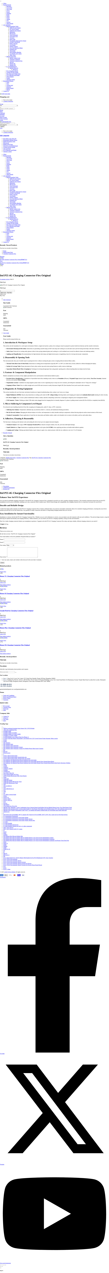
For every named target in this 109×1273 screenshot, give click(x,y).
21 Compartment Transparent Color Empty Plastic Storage (17, 819)
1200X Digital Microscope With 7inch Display (15, 776)
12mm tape (6, 778)
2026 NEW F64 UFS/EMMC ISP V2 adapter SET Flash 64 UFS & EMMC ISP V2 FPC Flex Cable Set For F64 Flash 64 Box (35, 814)
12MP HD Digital (7, 780)
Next (1, 261)
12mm (4, 777)
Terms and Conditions (8, 695)
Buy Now (9, 292)
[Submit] (15, 672)
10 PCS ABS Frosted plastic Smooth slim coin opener (16, 758)
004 (4, 750)
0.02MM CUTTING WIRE (10, 735)
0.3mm (5, 740)
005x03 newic (6, 753)
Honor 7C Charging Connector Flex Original (15, 576)
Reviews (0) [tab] (6, 489)
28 (3, 852)
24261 (4, 833)
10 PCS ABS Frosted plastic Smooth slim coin (15, 757)
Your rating (3, 545)
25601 (4, 842)
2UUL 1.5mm (6, 869)
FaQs (4, 720)
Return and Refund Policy (9, 697)
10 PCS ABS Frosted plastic (10, 755)
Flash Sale (5, 708)
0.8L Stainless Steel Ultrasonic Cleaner (13, 747)
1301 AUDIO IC (7, 786)
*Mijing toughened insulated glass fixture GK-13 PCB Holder (18, 728)
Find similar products (5, 584)
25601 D (5, 843)
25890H (5, 846)
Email (2, 542)
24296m (5, 834)
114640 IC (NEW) (8, 768)
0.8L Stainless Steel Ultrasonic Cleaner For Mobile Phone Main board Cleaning (23, 748)
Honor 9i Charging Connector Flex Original (14, 593)
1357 (4, 790)
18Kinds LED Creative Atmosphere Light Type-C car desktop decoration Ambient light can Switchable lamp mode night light (35, 810)
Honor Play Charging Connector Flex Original (15, 628)
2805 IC (5, 853)
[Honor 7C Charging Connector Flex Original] (2, 569)
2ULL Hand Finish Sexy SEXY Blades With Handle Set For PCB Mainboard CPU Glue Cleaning (28, 857)
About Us (5, 717)
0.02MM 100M (7, 731)
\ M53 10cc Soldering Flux (10, 730)
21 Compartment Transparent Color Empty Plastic (15, 817)
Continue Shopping (8, 101)
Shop (4, 710)
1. (3, 754)
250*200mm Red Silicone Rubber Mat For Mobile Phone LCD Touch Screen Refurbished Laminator (28, 839)
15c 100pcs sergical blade (9, 794)
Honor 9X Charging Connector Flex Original (15, 645)
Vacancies (5, 699)
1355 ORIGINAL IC (8, 788)
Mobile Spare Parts (8, 252)
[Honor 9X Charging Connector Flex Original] (4, 637)
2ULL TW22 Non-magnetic (10, 859)
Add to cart (3, 292)
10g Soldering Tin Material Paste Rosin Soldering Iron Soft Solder (20, 760)
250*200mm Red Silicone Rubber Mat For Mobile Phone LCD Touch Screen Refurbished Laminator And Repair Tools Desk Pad (36, 840)
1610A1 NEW (7, 799)
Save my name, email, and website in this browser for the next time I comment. (22, 560)
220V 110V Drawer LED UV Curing (12, 829)
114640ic (5, 770)
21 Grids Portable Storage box (10, 824)
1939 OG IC (6, 811)
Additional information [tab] (9, 487)
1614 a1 (5, 803)
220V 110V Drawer (8, 827)
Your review (3, 557)
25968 (4, 847)
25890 (4, 845)
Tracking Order (7, 707)
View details (3, 271)
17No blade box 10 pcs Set (10, 806)
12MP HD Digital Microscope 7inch (12, 781)
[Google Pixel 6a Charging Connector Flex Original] (4, 603)
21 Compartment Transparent (10, 816)
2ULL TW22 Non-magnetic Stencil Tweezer (14, 862)
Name (2, 539)
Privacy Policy (7, 698)
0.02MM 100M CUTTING (10, 732)
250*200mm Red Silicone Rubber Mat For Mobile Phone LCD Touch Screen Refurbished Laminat (28, 837)
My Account (6, 706)
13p (4, 793)
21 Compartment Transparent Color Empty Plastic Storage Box (19, 820)
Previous (2, 256)
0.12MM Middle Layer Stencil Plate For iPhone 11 (16, 737)
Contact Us (6, 716)
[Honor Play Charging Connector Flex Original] (4, 620)
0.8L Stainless (6, 742)
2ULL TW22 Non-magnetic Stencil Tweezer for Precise (17, 863)
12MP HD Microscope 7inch (10, 783)
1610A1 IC (6, 797)
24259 (4, 832)
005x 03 (5, 751)
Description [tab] (6, 486)
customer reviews (5, 279)
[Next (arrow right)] (2, 1266)
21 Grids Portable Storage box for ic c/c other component (17, 826)
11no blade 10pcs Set (8, 773)
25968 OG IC (6, 849)
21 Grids (5, 822)
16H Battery (6, 804)
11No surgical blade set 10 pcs (11, 774)
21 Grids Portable (7, 823)
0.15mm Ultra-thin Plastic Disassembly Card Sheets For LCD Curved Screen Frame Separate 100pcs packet (30, 738)
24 (3, 830)
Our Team (5, 719)
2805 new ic (6, 855)
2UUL (5, 868)
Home (4, 251)
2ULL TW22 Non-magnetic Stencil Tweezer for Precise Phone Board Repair (22, 865)
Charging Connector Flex (9, 253)
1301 (4, 784)
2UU (4, 866)
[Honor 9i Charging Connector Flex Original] (4, 586)
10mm (4, 764)
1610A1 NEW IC (7, 800)
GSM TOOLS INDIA (9, 872)
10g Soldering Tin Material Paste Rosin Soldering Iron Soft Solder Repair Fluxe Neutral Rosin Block (28, 761)
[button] (10, 306)
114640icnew (6, 771)
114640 (5, 765)
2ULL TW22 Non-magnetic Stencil (12, 860)
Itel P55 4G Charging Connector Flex (41, 457)
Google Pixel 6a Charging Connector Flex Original (16, 610)
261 (4, 850)
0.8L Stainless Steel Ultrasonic (11, 745)
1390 (4, 791)
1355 (4, 787)
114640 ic (5, 767)
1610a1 (5, 796)
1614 (4, 801)
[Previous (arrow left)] (0, 1266)
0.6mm (5, 741)
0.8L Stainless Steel (8, 744)
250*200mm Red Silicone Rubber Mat (13, 836)
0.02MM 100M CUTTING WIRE (12, 734)
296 (4, 856)
